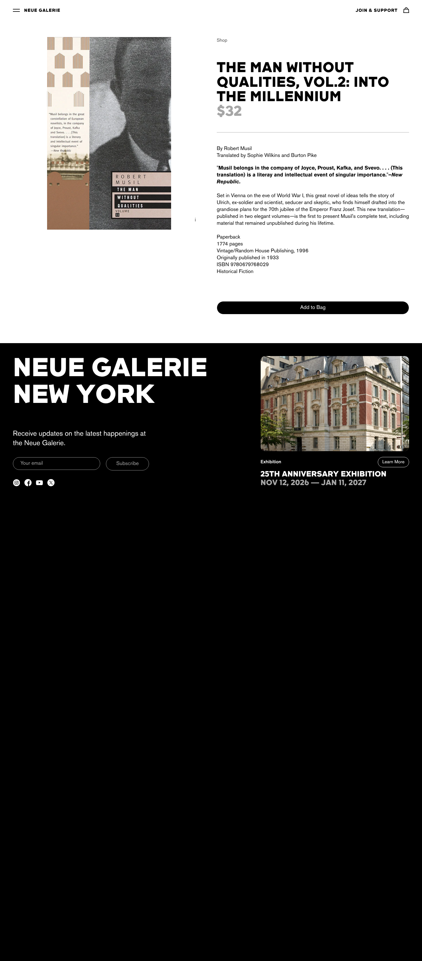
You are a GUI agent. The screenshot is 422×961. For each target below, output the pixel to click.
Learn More (393, 462)
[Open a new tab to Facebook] (28, 482)
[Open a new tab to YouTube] (39, 482)
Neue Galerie (42, 11)
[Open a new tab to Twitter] (51, 482)
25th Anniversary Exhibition (324, 474)
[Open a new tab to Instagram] (16, 482)
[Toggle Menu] (16, 10)
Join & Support (377, 11)
